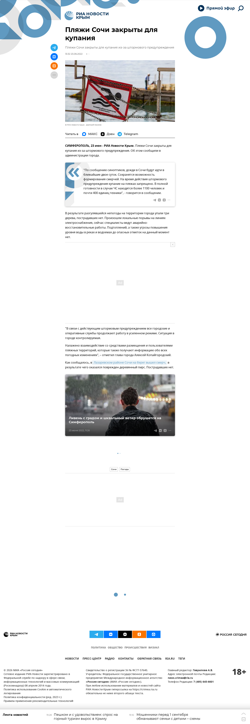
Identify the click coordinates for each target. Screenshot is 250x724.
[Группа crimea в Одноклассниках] (139, 634)
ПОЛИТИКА (98, 648)
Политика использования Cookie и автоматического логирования (38, 692)
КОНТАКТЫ (126, 659)
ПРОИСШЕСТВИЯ (135, 648)
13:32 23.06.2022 (74, 54)
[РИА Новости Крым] (86, 16)
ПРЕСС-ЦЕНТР (92, 659)
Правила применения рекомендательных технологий (38, 701)
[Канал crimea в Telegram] (96, 634)
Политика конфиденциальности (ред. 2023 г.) (32, 697)
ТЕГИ (181, 659)
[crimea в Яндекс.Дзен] (125, 634)
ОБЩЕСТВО (115, 648)
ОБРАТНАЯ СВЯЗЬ (149, 659)
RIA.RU (170, 659)
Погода (125, 469)
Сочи (114, 469)
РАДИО (110, 659)
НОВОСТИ (72, 659)
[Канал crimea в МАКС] (154, 634)
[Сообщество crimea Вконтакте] (111, 634)
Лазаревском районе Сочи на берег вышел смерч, (129, 362)
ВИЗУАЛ (153, 648)
